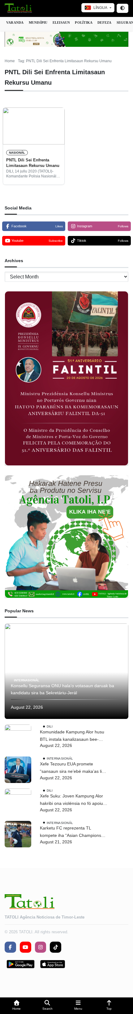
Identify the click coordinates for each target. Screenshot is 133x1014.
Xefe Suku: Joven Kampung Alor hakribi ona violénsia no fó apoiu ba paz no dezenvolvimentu (71, 800)
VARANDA (15, 22)
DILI (50, 726)
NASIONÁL (17, 152)
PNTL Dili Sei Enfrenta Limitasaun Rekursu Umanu (32, 163)
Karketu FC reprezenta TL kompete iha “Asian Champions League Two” (70, 832)
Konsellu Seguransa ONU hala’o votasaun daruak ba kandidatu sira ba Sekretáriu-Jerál (62, 689)
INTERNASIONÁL (26, 680)
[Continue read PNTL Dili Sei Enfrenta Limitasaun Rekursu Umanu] (34, 125)
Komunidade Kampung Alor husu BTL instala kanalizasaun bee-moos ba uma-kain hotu (72, 736)
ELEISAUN (61, 22)
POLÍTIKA (83, 22)
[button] (16, 1006)
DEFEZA (104, 22)
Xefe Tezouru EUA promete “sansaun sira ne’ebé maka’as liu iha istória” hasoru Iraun (72, 768)
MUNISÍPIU (38, 22)
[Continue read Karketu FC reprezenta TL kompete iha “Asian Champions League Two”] (18, 834)
